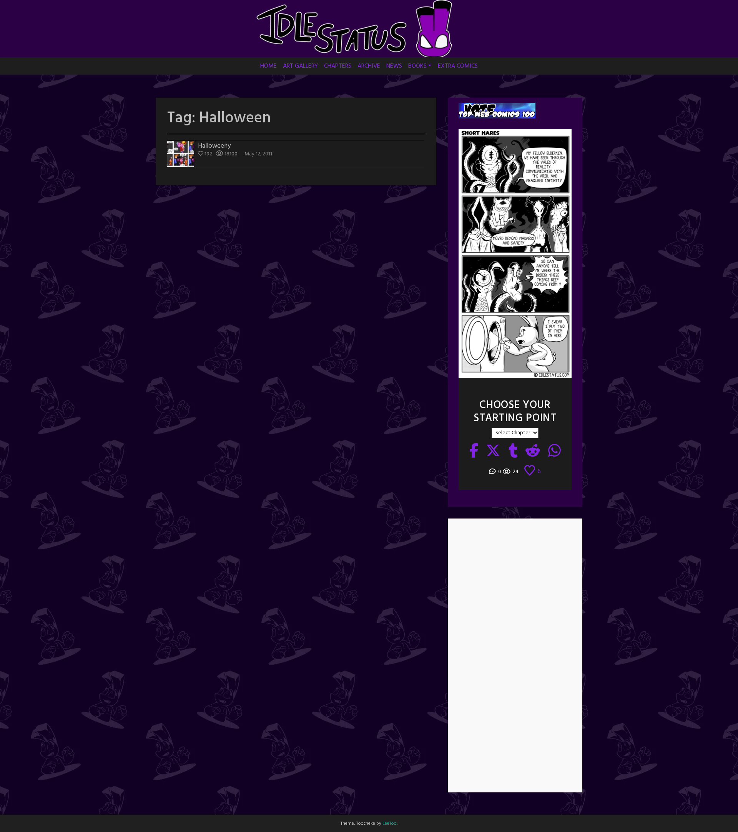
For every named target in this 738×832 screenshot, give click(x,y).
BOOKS (417, 66)
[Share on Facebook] (474, 451)
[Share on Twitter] (493, 451)
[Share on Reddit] (532, 451)
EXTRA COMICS (458, 66)
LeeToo (389, 823)
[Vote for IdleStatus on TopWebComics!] (497, 111)
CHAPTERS (337, 66)
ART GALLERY (300, 66)
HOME (268, 66)
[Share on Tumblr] (513, 451)
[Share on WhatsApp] (554, 451)
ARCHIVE (368, 66)
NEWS (394, 66)
